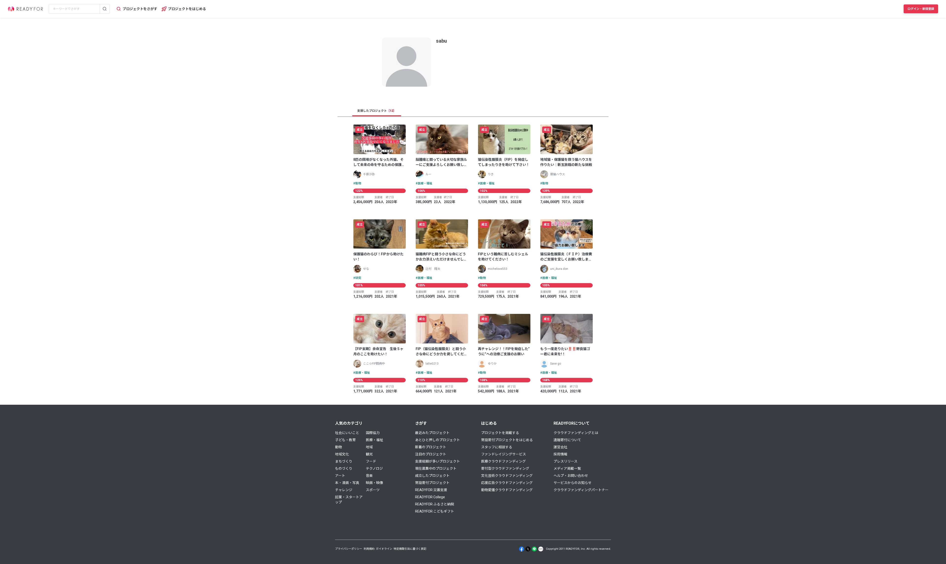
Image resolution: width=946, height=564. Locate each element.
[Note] (540, 549)
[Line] (534, 549)
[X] (527, 549)
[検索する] (105, 9)
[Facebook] (521, 549)
